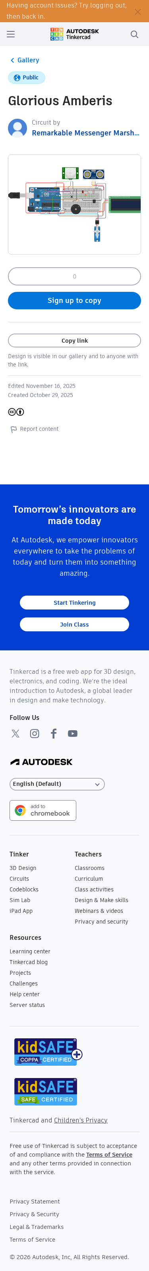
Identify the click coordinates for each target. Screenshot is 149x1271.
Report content (39, 429)
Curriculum (89, 879)
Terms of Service (109, 1154)
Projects (20, 973)
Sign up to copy (74, 300)
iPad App (21, 911)
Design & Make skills (101, 900)
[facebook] (54, 733)
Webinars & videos (99, 911)
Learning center (30, 951)
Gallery (28, 60)
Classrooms (89, 868)
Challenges (24, 983)
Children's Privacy (81, 1120)
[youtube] (73, 733)
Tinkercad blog (29, 962)
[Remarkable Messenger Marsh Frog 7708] (17, 128)
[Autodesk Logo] (42, 763)
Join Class (74, 624)
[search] (134, 34)
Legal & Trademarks (37, 1227)
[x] (15, 733)
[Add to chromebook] (43, 809)
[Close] (138, 11)
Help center (25, 994)
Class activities (94, 889)
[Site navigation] (11, 34)
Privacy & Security (34, 1214)
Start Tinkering (75, 602)
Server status (27, 1005)
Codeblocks (24, 889)
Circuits (19, 879)
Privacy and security (101, 922)
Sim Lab (20, 900)
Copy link (75, 340)
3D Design (23, 868)
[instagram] (35, 733)
